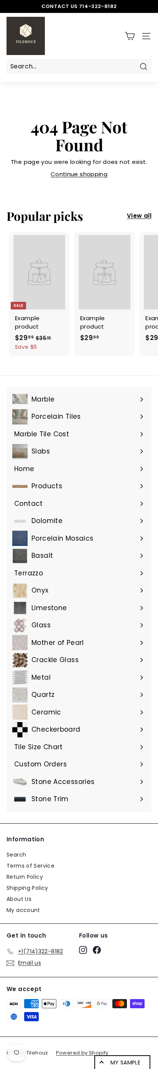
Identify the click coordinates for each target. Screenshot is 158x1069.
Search (16, 854)
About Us (19, 899)
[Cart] (130, 36)
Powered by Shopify (82, 1052)
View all (139, 216)
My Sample (125, 1062)
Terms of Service (30, 866)
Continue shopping (79, 174)
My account (23, 910)
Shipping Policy (27, 888)
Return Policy (25, 877)
